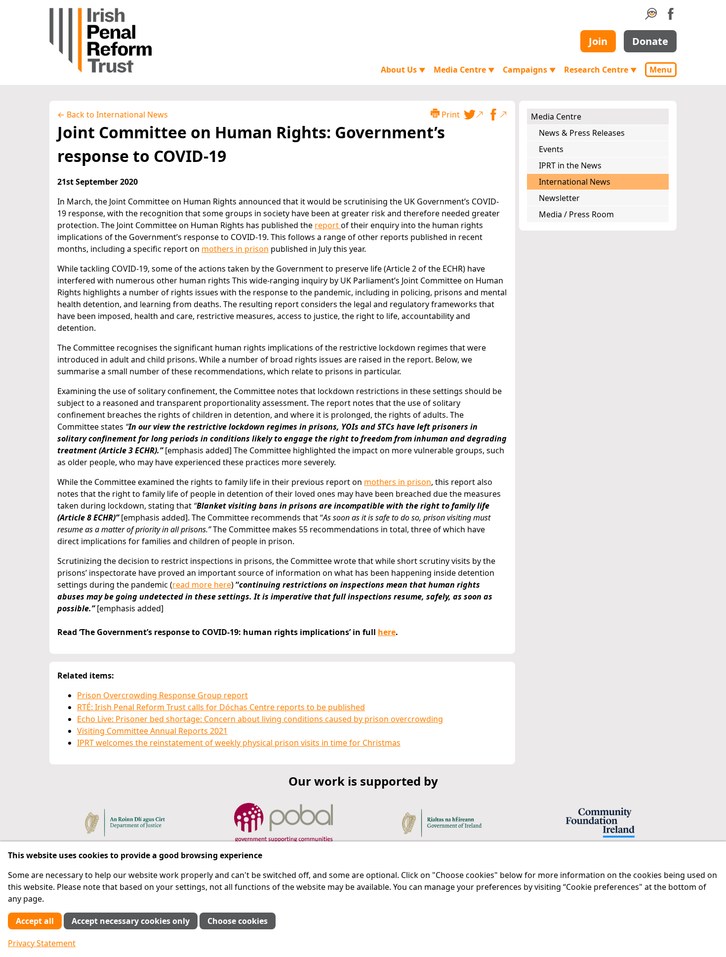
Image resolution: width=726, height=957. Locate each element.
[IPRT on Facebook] (671, 16)
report (328, 225)
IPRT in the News (570, 165)
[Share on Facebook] (497, 114)
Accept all (35, 921)
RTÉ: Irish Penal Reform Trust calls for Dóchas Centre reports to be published (221, 707)
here (387, 632)
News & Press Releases (582, 132)
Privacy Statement (42, 943)
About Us (403, 69)
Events (551, 149)
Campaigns (529, 69)
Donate (650, 41)
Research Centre (600, 69)
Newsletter (559, 198)
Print (450, 114)
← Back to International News (112, 114)
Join (598, 41)
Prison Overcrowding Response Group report (162, 695)
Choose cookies (237, 921)
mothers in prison (235, 248)
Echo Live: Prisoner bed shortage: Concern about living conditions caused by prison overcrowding (260, 719)
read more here (201, 584)
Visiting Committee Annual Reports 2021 (152, 730)
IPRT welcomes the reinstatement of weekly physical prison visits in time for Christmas (239, 742)
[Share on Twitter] (474, 114)
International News (574, 181)
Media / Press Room (576, 214)
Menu (660, 69)
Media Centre (464, 69)
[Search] (651, 16)
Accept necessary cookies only (131, 921)
